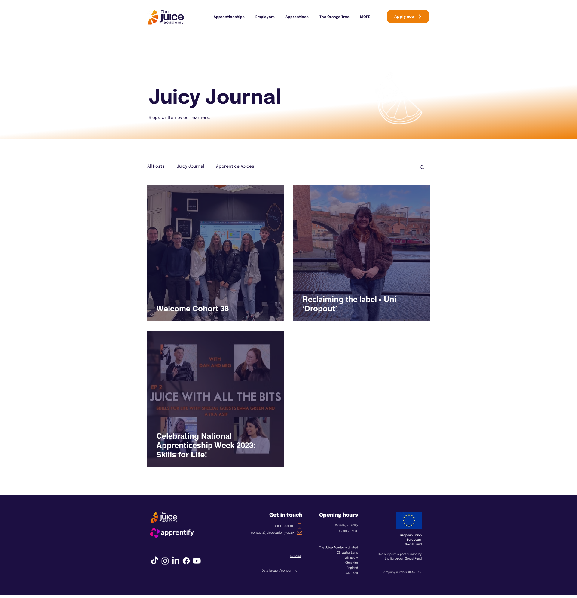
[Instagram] (165, 561)
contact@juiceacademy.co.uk (272, 532)
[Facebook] (186, 561)
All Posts (156, 166)
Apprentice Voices (235, 166)
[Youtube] (196, 561)
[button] (422, 167)
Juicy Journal (190, 166)
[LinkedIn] (175, 561)
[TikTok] (154, 561)
